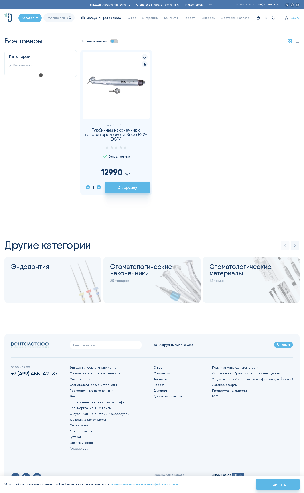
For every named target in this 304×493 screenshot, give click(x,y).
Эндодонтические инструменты (109, 4)
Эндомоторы (79, 396)
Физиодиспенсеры (84, 425)
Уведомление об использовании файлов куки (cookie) (252, 379)
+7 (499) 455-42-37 (265, 4)
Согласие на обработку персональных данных (247, 373)
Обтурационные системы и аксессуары (100, 414)
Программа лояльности (229, 390)
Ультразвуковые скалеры (88, 419)
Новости (190, 18)
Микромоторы (194, 4)
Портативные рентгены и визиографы (97, 402)
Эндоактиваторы (82, 442)
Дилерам (208, 18)
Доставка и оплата (235, 18)
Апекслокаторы (81, 431)
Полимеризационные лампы (90, 408)
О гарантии (150, 18)
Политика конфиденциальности (235, 367)
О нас (132, 18)
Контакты (171, 18)
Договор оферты (224, 385)
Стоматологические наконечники (158, 4)
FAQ (215, 396)
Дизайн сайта (227, 475)
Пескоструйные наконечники (91, 390)
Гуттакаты (76, 437)
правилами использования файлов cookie (144, 484)
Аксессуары (79, 448)
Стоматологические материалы (93, 385)
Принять (278, 484)
